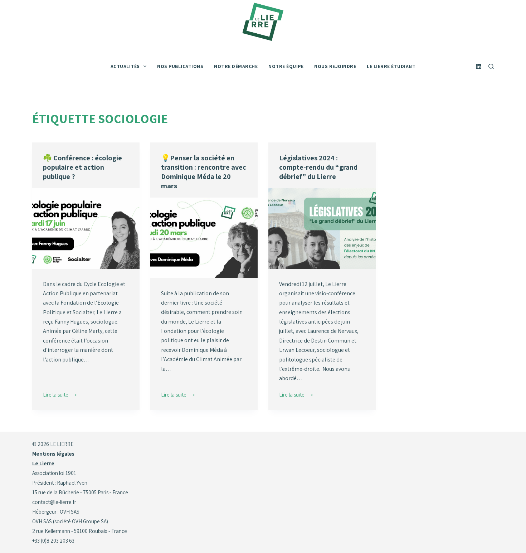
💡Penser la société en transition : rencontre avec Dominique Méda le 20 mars (203, 171)
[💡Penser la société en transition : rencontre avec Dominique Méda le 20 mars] (204, 238)
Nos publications (180, 66)
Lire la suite (56, 395)
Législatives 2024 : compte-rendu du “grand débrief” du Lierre (318, 167)
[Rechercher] (491, 66)
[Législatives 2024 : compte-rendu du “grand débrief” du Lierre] (322, 228)
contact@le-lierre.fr (54, 502)
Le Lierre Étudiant (391, 66)
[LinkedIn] (478, 66)
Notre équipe (285, 66)
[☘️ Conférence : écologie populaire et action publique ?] (86, 228)
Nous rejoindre (335, 66)
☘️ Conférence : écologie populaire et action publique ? (82, 167)
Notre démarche (236, 66)
